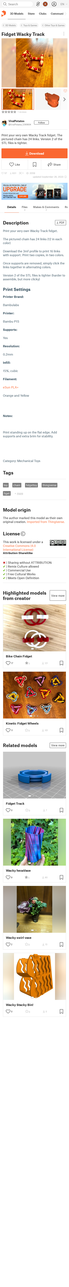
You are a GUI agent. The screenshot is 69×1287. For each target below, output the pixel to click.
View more (58, 595)
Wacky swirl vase (18, 937)
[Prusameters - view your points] (45, 4)
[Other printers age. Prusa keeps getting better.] (34, 191)
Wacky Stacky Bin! (19, 1005)
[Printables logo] (3, 13)
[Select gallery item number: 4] (39, 796)
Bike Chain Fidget (19, 656)
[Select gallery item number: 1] (32, 649)
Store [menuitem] (31, 13)
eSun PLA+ (11, 387)
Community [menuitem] (58, 13)
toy (6, 485)
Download (36, 153)
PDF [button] (62, 222)
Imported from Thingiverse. (46, 521)
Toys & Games (30, 25)
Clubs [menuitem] (42, 13)
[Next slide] (64, 99)
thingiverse (49, 485)
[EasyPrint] (38, 4)
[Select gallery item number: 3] (37, 716)
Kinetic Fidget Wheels (22, 723)
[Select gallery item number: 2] (36, 649)
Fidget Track (15, 803)
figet (7, 493)
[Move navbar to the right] (65, 13)
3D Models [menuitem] (16, 13)
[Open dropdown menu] (64, 33)
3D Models (10, 25)
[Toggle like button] (8, 663)
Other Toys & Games (55, 25)
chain (16, 485)
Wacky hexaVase (18, 870)
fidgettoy (31, 485)
